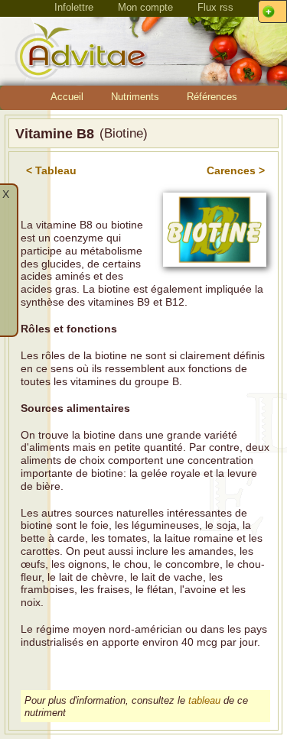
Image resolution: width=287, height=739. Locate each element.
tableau (204, 700)
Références (212, 96)
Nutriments (135, 96)
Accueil (67, 96)
